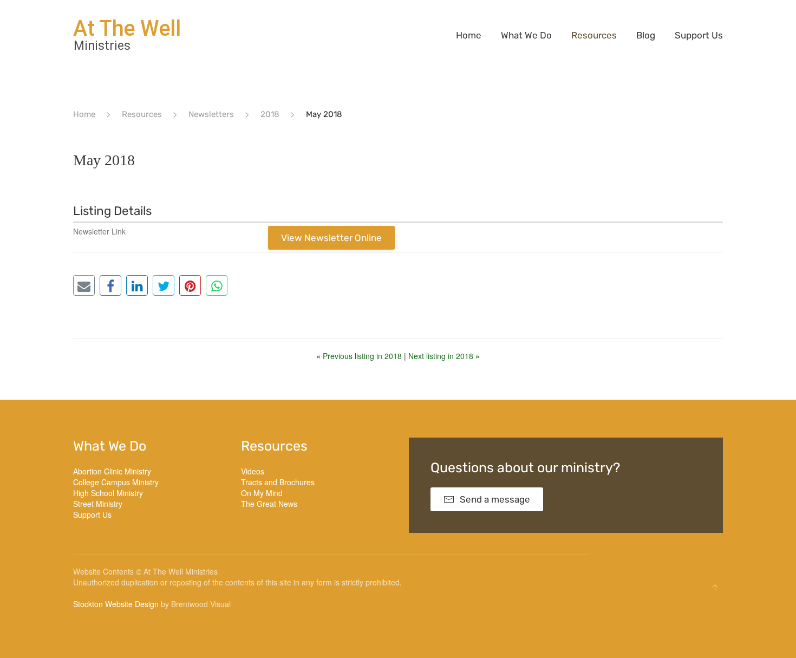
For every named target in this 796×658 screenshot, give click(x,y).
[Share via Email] (84, 285)
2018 (269, 114)
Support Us (699, 35)
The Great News (269, 503)
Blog (645, 35)
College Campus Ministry (116, 482)
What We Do (526, 35)
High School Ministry (108, 492)
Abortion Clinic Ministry (112, 471)
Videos (252, 471)
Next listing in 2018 (444, 355)
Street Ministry (97, 503)
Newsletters (211, 114)
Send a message (495, 499)
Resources (594, 35)
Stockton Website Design (116, 603)
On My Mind (262, 492)
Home (468, 35)
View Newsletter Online (331, 237)
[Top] (715, 587)
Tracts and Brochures (278, 482)
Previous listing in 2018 (360, 355)
